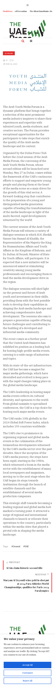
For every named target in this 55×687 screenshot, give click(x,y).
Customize (27, 673)
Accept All (27, 665)
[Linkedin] (42, 33)
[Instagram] (24, 33)
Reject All (27, 680)
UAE (26, 546)
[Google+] (18, 33)
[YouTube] (36, 33)
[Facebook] (12, 33)
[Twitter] (30, 33)
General (16, 546)
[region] (27, 660)
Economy (9, 53)
